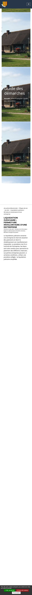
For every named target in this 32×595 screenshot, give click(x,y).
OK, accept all (10, 590)
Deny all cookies (23, 590)
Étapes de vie (23, 208)
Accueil (7, 98)
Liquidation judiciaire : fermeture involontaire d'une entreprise (14, 212)
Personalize (16, 592)
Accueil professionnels (11, 208)
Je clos (7, 210)
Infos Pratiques (16, 98)
